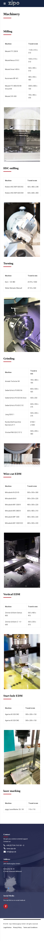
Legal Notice (7, 927)
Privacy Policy (17, 927)
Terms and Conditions (30, 927)
